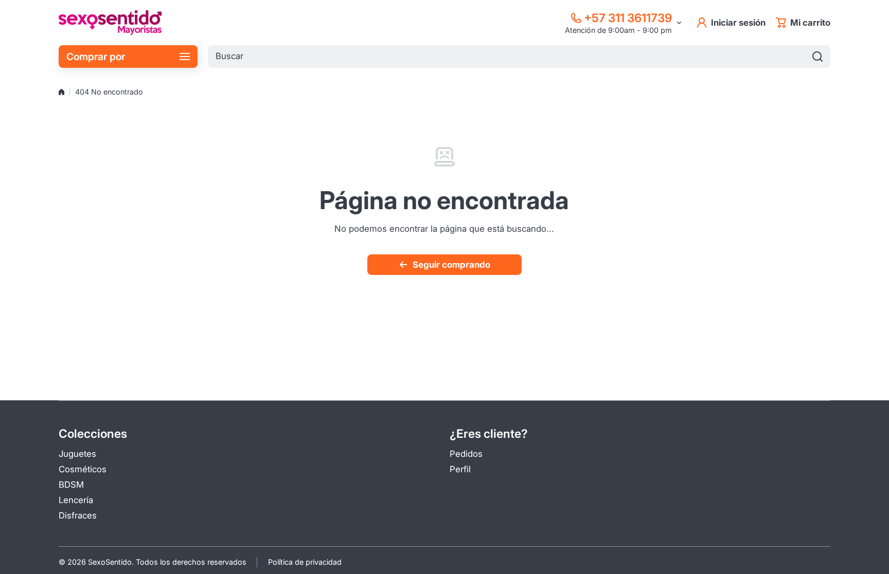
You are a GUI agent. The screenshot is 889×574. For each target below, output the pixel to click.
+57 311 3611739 (628, 18)
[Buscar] (817, 56)
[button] (803, 22)
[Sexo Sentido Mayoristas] (110, 22)
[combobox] (519, 56)
